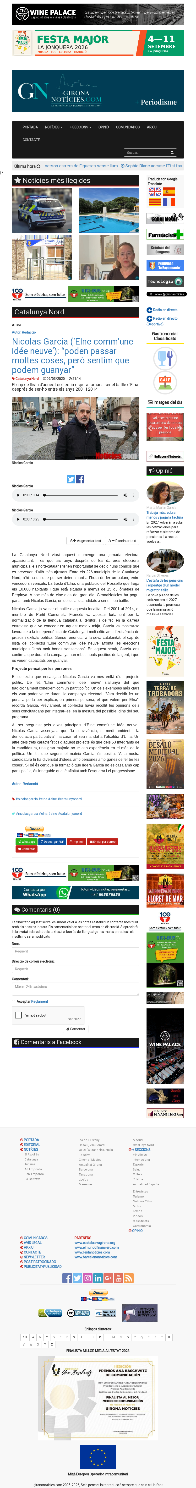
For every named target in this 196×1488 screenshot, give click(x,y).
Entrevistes (140, 1191)
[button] (149, 427)
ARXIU (152, 127)
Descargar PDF (53, 841)
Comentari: (20, 979)
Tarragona (86, 1174)
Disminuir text (125, 541)
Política (138, 1179)
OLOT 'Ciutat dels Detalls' (96, 1150)
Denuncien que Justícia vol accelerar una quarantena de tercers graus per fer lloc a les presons (165, 422)
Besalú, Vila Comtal (92, 1145)
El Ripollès (32, 1154)
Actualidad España (146, 1184)
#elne (52, 799)
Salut (136, 1169)
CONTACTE (31, 140)
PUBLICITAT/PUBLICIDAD (43, 1267)
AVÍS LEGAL (33, 1243)
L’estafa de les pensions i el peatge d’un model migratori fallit (165, 585)
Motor (137, 1206)
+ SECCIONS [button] (79, 127)
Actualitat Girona (90, 1164)
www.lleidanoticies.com (92, 1252)
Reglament (39, 1001)
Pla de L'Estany (89, 1140)
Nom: (16, 944)
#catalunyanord (70, 799)
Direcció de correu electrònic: (33, 961)
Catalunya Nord (143, 1145)
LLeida (83, 1179)
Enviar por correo (104, 841)
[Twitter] (71, 479)
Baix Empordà (34, 1174)
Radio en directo (165, 310)
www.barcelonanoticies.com (96, 1257)
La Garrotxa (32, 1179)
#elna (42, 799)
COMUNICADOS (128, 127)
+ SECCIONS (141, 1150)
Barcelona (86, 1169)
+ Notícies (140, 1154)
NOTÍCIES (31, 1149)
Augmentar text (88, 541)
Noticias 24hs (142, 1201)
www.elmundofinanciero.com (97, 1247)
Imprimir (78, 841)
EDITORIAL (32, 1145)
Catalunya (31, 1159)
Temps (137, 1211)
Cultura (137, 1174)
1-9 (25, 1337)
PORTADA (30, 127)
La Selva (84, 1155)
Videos (138, 1216)
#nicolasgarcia (27, 799)
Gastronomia (142, 1226)
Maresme (85, 1184)
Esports (138, 1164)
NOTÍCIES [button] (52, 127)
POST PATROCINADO (40, 1262)
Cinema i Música (90, 1159)
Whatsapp (28, 841)
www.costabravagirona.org (95, 1243)
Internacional (142, 1159)
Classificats (141, 1221)
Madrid (138, 1140)
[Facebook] (80, 479)
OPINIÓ (103, 127)
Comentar (28, 849)
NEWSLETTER (34, 1257)
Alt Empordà (33, 1169)
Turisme (30, 1164)
